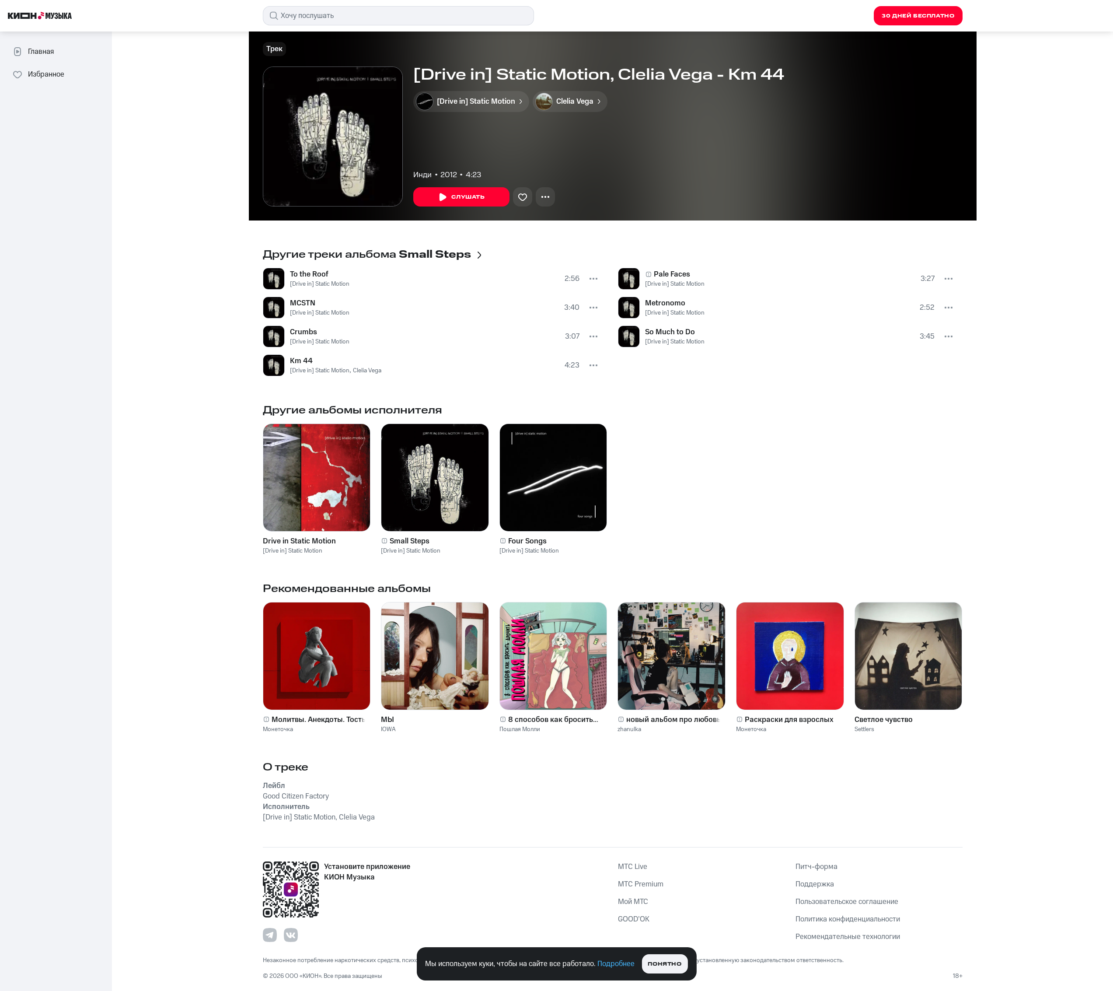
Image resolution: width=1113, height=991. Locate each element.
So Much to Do (670, 332)
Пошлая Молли (519, 729)
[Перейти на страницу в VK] (291, 935)
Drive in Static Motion (299, 541)
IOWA (388, 729)
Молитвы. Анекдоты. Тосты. (320, 719)
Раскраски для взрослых (789, 719)
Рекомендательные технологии (847, 936)
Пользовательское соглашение (846, 901)
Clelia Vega (367, 370)
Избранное (46, 74)
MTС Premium (640, 884)
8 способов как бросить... (553, 719)
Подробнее (616, 964)
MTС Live (632, 866)
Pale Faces (672, 274)
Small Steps (409, 541)
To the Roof (309, 274)
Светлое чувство (884, 719)
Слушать (468, 197)
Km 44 (301, 361)
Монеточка (278, 729)
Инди (422, 175)
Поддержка (814, 884)
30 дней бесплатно (918, 16)
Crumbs (303, 332)
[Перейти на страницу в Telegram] (270, 935)
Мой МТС (633, 901)
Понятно (664, 964)
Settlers (864, 729)
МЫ (387, 719)
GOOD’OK (633, 919)
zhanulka (629, 729)
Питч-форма (816, 866)
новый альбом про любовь (673, 719)
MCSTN (302, 303)
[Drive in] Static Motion (319, 284)
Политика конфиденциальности (847, 919)
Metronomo (665, 303)
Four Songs (527, 541)
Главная (41, 51)
